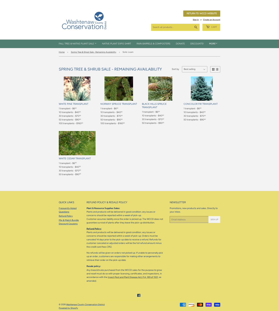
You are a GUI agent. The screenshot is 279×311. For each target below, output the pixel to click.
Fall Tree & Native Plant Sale (77, 43)
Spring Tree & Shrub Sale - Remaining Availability (93, 52)
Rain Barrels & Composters (153, 43)
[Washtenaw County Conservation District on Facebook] (138, 296)
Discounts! (197, 43)
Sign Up (214, 219)
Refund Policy (66, 216)
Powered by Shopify (68, 308)
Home (62, 52)
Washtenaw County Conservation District (85, 304)
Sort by (175, 69)
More (212, 43)
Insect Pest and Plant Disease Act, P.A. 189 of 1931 (133, 277)
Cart (214, 27)
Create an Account (211, 20)
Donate (180, 43)
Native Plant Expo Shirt (116, 43)
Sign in (196, 20)
